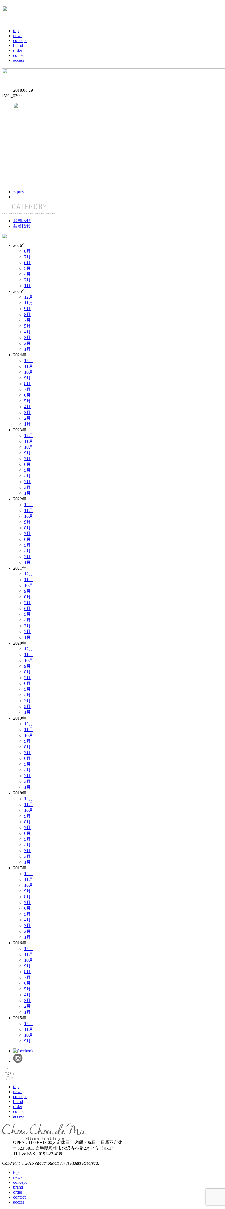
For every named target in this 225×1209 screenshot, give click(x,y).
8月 (27, 251)
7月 (27, 256)
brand (18, 45)
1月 (27, 285)
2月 (27, 280)
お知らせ (22, 220)
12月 (28, 297)
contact (19, 55)
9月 (27, 308)
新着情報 (22, 226)
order (17, 50)
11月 (28, 303)
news (17, 35)
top (16, 30)
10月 (28, 372)
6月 (27, 262)
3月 (27, 337)
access (18, 60)
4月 (27, 274)
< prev (18, 191)
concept (20, 40)
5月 (27, 268)
